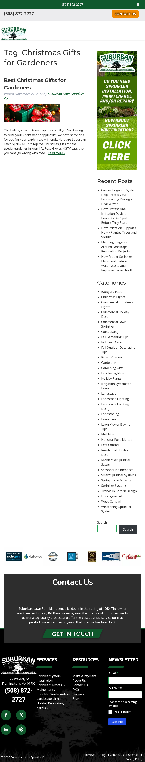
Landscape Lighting (115, 399)
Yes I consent (123, 712)
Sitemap (133, 755)
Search (102, 522)
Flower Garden (111, 357)
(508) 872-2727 (72, 4)
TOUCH (72, 634)
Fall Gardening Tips (115, 337)
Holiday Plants (111, 378)
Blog (75, 699)
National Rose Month (116, 440)
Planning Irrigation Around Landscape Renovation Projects (115, 246)
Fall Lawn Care (111, 342)
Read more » (56, 153)
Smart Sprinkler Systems (118, 475)
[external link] (13, 565)
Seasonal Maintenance (117, 470)
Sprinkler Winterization (53, 694)
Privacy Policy (134, 759)
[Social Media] (8, 717)
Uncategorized (111, 496)
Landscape (108, 393)
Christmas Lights (113, 297)
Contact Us (125, 14)
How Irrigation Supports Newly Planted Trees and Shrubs (119, 232)
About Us (79, 680)
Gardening (108, 363)
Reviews (78, 694)
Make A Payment (84, 676)
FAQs (76, 689)
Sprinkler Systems (114, 486)
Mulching (107, 434)
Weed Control (111, 501)
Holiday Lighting (112, 373)
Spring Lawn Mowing (116, 480)
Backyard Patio (111, 292)
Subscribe (117, 722)
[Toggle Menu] (138, 4)
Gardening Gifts (112, 368)
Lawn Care (108, 419)
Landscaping (110, 414)
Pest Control (110, 445)
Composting (110, 332)
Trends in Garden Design (119, 491)
